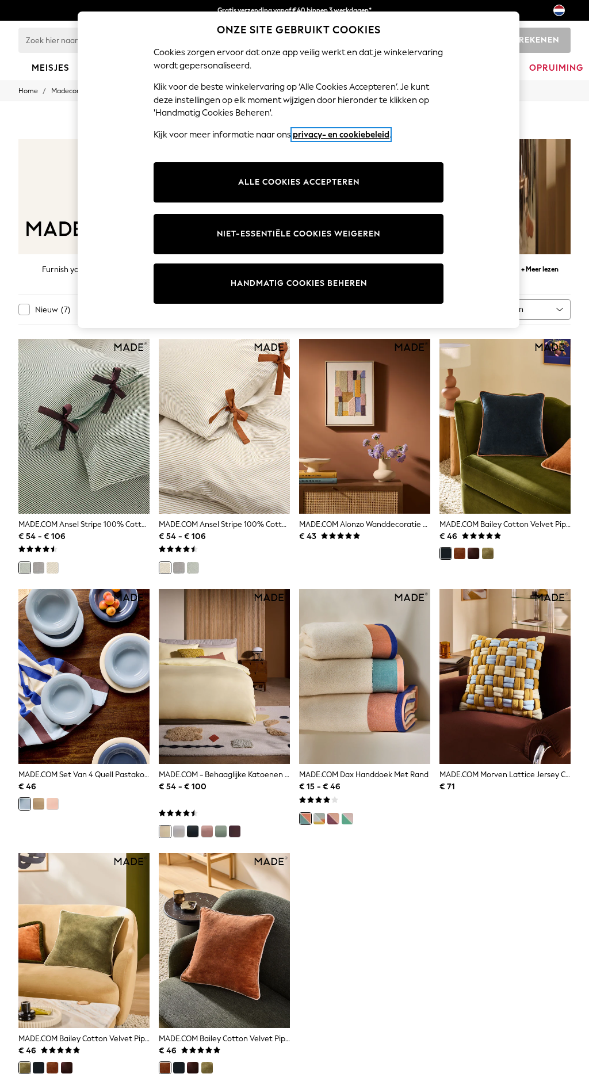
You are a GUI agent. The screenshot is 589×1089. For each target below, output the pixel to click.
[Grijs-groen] (221, 831)
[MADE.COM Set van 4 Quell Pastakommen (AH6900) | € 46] (84, 676)
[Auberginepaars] (234, 831)
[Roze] (52, 803)
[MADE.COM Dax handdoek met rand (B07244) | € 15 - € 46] (364, 676)
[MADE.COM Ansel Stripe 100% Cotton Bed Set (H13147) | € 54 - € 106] (84, 426)
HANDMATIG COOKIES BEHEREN (299, 283)
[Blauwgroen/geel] (319, 818)
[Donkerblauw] (446, 553)
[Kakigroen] (488, 553)
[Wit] (179, 831)
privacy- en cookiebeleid (341, 134)
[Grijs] (38, 568)
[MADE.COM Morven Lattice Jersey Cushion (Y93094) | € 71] (505, 676)
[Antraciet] (192, 831)
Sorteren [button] (507, 309)
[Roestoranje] (459, 553)
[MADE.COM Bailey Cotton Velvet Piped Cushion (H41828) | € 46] (224, 940)
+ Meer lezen (540, 267)
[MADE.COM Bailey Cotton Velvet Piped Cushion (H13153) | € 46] (505, 426)
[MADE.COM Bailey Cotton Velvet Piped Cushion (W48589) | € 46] (84, 940)
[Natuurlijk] (52, 568)
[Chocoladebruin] (473, 553)
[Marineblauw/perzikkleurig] (305, 818)
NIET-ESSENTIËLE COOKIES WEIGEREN (298, 234)
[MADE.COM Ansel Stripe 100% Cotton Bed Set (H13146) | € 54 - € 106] (224, 426)
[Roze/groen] (347, 818)
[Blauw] (24, 803)
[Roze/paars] (333, 818)
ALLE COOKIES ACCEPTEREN (298, 182)
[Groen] (24, 568)
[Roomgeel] (165, 831)
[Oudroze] (207, 831)
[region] (298, 170)
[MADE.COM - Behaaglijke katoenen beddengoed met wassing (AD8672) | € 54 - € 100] (224, 676)
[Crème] (38, 803)
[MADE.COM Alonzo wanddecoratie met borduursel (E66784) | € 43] (364, 426)
